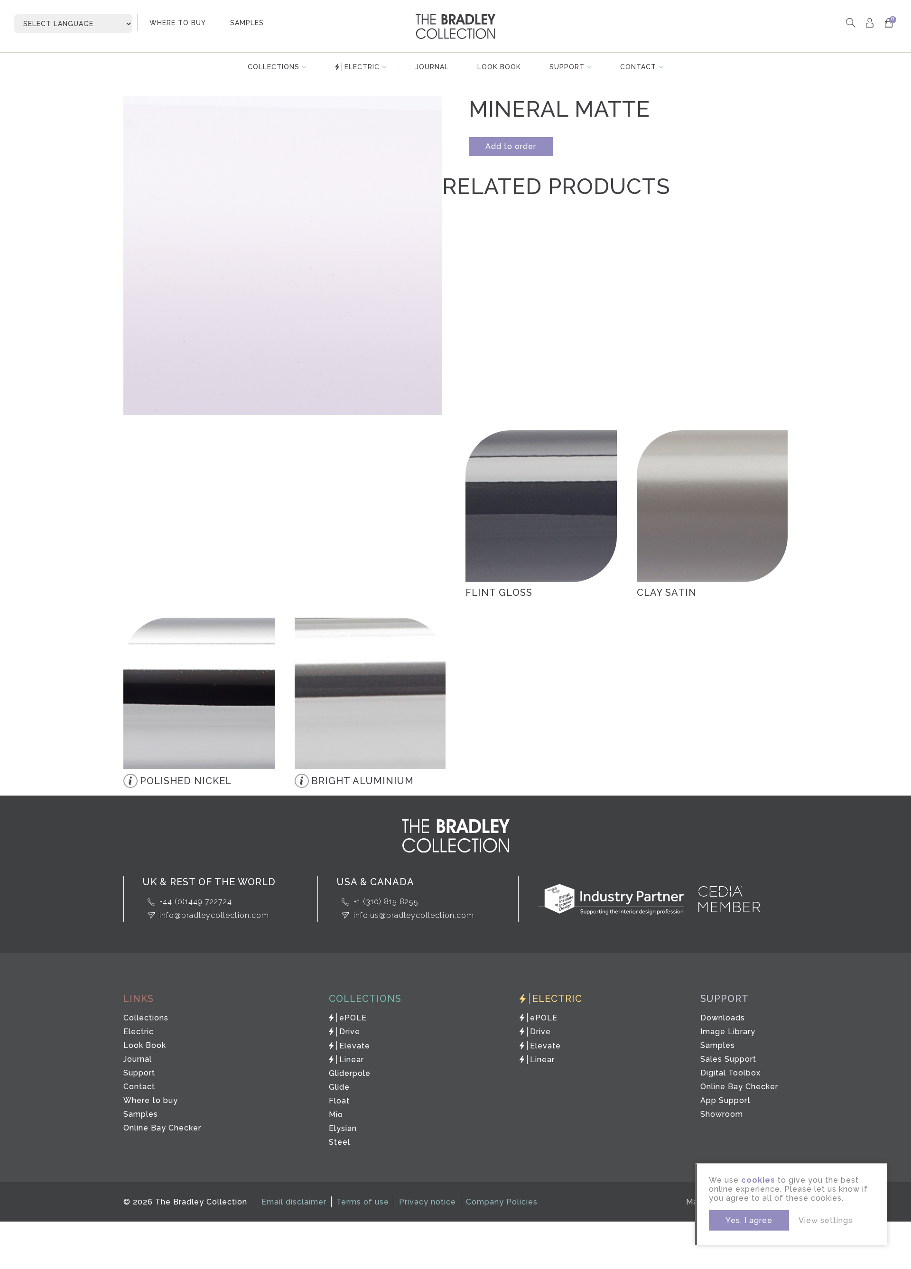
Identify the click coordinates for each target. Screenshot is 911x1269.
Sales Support (728, 1059)
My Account (869, 22)
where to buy (177, 23)
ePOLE (353, 1017)
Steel (339, 1142)
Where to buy (150, 1100)
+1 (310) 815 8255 (385, 901)
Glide (339, 1087)
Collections (273, 67)
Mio (336, 1114)
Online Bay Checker (162, 1127)
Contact (638, 67)
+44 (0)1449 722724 (195, 901)
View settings (826, 1220)
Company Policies (502, 1201)
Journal (432, 67)
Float (339, 1100)
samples (247, 23)
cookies (758, 1180)
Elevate (354, 1045)
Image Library (727, 1031)
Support (567, 67)
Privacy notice (427, 1201)
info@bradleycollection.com (214, 915)
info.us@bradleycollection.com (413, 915)
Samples (140, 1114)
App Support (725, 1100)
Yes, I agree (748, 1220)
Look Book (499, 67)
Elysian (343, 1128)
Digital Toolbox (730, 1072)
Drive (349, 1031)
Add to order (510, 146)
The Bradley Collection (455, 26)
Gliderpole (350, 1073)
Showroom (721, 1114)
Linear (351, 1059)
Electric (362, 67)
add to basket (593, 454)
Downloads (722, 1017)
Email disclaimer (293, 1201)
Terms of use (362, 1201)
